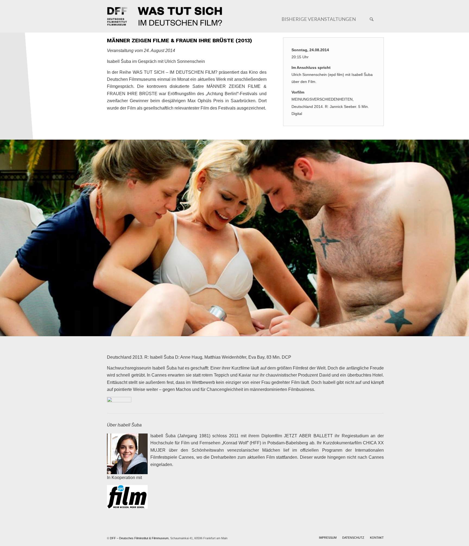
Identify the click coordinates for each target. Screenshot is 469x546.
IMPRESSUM (328, 537)
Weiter (464, 238)
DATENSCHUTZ (353, 537)
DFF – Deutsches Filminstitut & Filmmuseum (139, 538)
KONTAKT (377, 537)
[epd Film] (127, 498)
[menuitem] (318, 17)
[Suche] (371, 19)
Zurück (4, 238)
